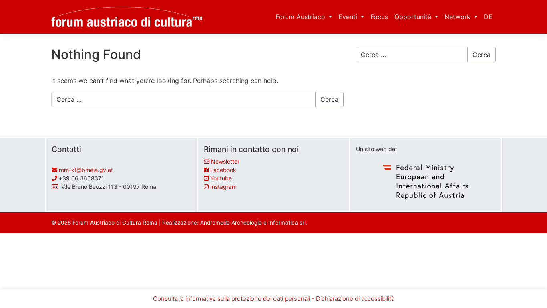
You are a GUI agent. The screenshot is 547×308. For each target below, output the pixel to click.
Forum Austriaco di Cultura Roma (114, 222)
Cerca (329, 99)
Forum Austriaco (301, 17)
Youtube (221, 178)
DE (488, 17)
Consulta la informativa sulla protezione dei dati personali (231, 298)
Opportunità (413, 17)
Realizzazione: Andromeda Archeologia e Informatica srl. (234, 222)
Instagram (223, 186)
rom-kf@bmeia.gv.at (86, 169)
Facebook (223, 169)
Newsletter (225, 161)
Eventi (348, 17)
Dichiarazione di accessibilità (355, 298)
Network (458, 17)
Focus (379, 17)
